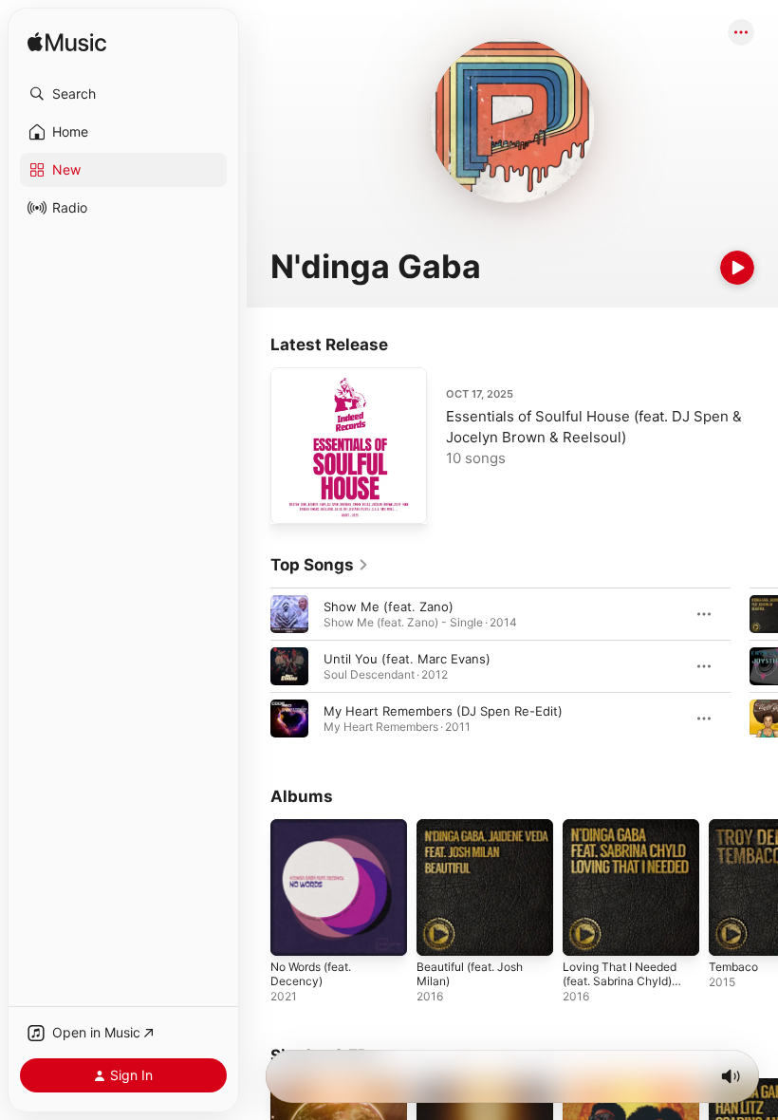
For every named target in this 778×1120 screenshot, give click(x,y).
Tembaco (733, 967)
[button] (123, 94)
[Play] (737, 268)
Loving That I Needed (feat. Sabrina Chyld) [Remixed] (619, 981)
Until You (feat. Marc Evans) (407, 658)
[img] (67, 43)
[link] (319, 564)
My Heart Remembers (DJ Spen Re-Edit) (443, 711)
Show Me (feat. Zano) (389, 606)
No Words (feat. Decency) (310, 974)
